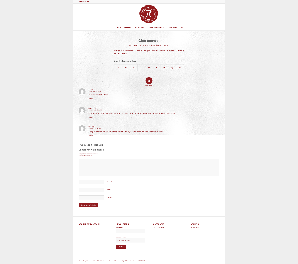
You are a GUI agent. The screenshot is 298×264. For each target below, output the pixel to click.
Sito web (109, 197)
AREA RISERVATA (143, 261)
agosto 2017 (195, 227)
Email (109, 189)
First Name (119, 228)
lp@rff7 (167, 45)
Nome (109, 182)
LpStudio (134, 261)
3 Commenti (144, 45)
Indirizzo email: (121, 237)
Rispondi (90, 98)
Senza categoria (156, 45)
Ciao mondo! (149, 40)
